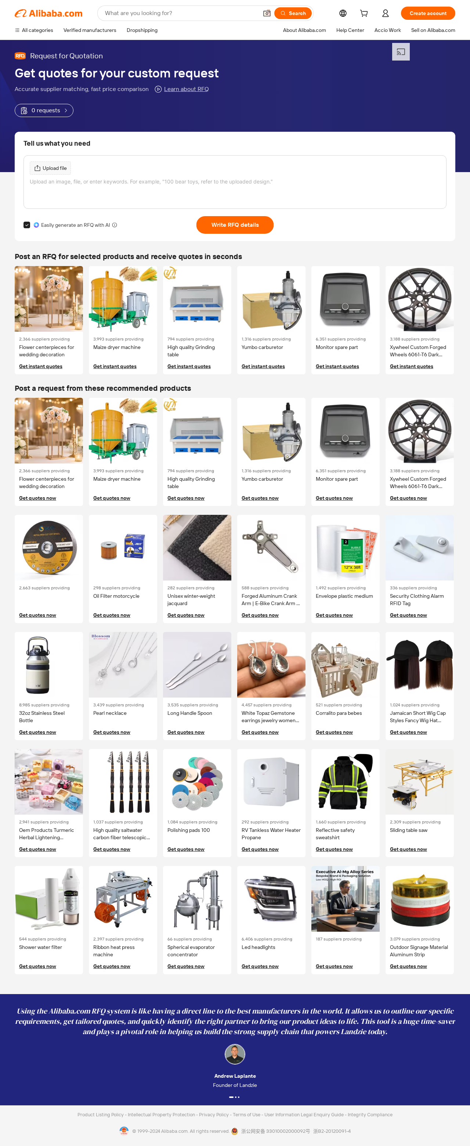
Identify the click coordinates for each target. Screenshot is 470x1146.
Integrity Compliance (370, 1114)
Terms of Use (247, 1114)
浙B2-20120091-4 (332, 1131)
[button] (267, 13)
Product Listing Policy (101, 1114)
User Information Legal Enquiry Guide (304, 1114)
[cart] (365, 14)
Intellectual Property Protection (162, 1114)
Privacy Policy (214, 1114)
